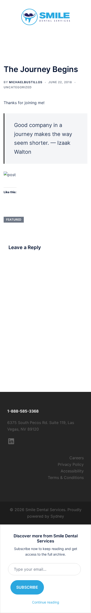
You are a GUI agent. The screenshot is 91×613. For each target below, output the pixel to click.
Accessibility (72, 471)
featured (13, 219)
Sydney (57, 516)
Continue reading (45, 602)
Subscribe (27, 587)
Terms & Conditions (66, 477)
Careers (76, 457)
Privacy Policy (71, 464)
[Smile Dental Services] (45, 16)
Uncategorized (18, 87)
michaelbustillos (25, 82)
